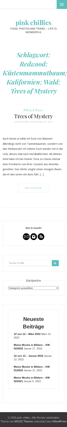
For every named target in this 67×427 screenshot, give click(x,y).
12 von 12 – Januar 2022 (28, 355)
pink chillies (33, 22)
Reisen (39, 110)
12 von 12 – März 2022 (27, 334)
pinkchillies (23, 122)
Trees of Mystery (33, 116)
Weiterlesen (33, 188)
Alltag (27, 110)
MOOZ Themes (23, 421)
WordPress (60, 421)
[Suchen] (55, 263)
